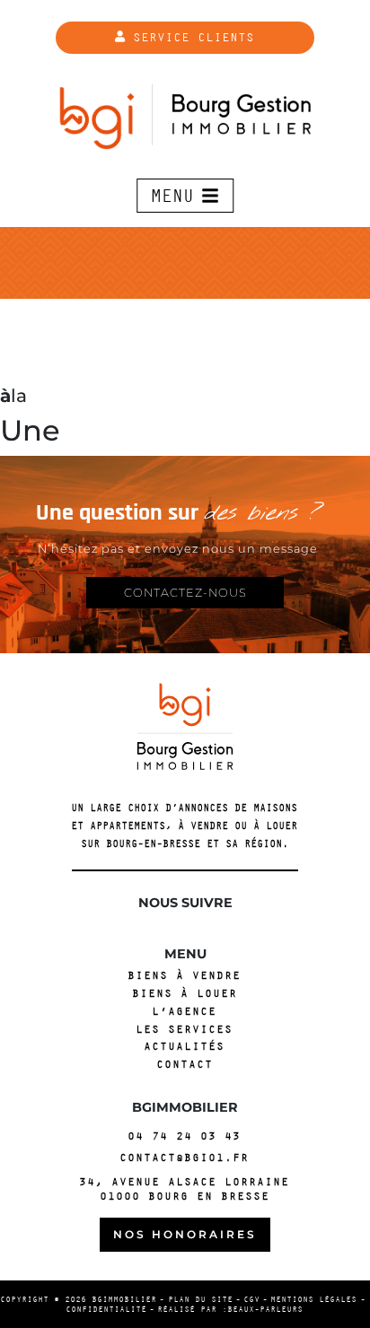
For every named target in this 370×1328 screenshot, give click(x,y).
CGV (252, 1299)
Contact (185, 1064)
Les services (185, 1029)
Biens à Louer (185, 993)
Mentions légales (314, 1299)
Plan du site (201, 1299)
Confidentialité (106, 1309)
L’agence (185, 1011)
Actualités (185, 1046)
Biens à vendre (185, 976)
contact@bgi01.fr (185, 1157)
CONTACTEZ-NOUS (185, 592)
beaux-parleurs (266, 1309)
